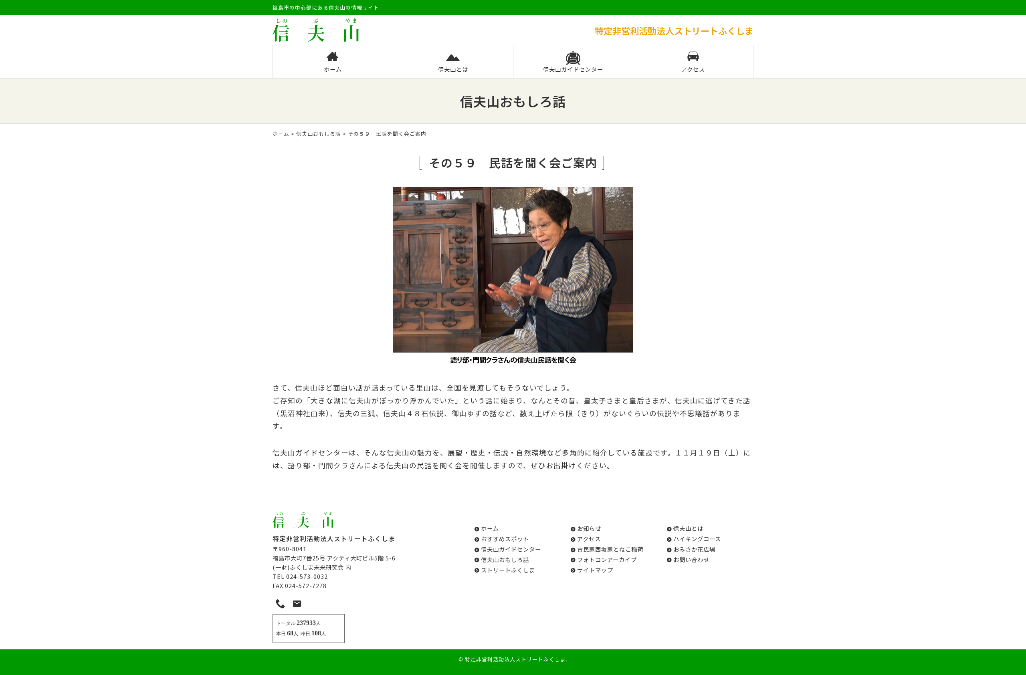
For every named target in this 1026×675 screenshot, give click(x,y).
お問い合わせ (691, 559)
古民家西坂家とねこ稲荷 (610, 549)
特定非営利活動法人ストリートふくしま (515, 659)
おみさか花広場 (694, 549)
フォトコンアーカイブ (607, 559)
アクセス (693, 69)
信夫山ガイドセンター (573, 69)
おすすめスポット (505, 538)
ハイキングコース (697, 538)
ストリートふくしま (508, 570)
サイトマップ (595, 570)
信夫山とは (453, 69)
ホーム (333, 69)
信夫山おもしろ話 (318, 133)
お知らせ (589, 528)
